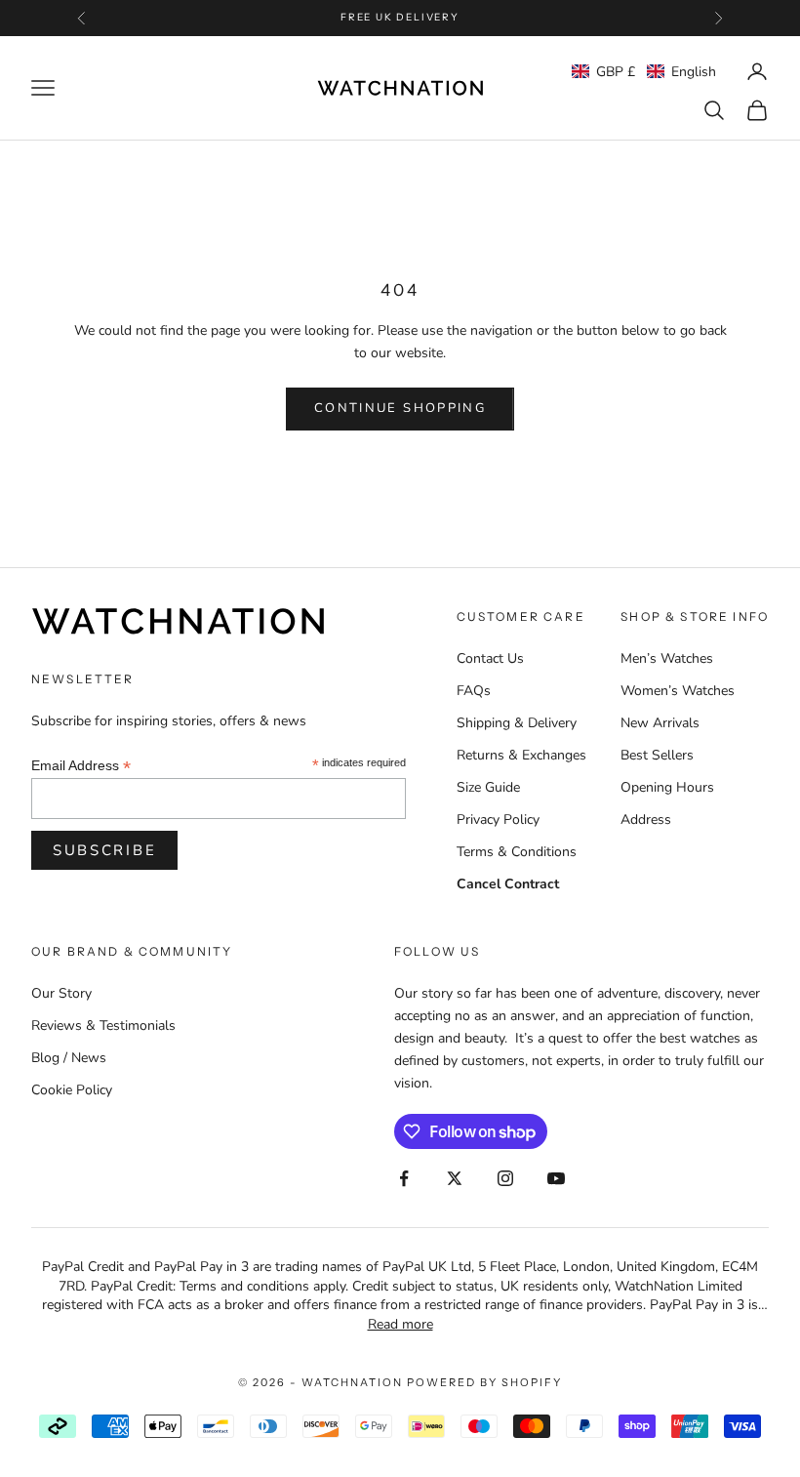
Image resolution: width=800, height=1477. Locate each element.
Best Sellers (657, 755)
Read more (400, 1324)
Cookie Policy (71, 1090)
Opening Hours (667, 787)
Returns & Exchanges (521, 755)
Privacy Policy (498, 819)
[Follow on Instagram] (505, 1178)
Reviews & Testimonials (103, 1025)
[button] (644, 72)
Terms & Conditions (517, 851)
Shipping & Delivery (517, 723)
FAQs (474, 690)
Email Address (81, 766)
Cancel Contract (508, 884)
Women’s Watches (677, 690)
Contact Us (490, 658)
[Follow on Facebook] (404, 1178)
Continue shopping (400, 408)
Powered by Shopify (484, 1382)
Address (645, 819)
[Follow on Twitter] (454, 1178)
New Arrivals (660, 723)
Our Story (61, 993)
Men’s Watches (666, 658)
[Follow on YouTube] (556, 1178)
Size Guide (488, 787)
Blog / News (68, 1057)
